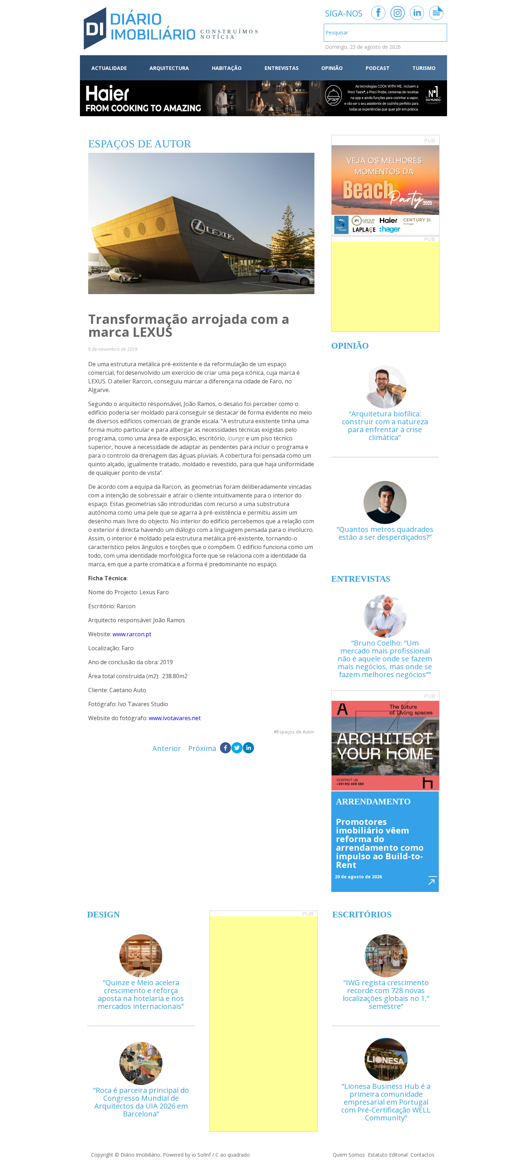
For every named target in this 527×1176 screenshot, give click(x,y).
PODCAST (378, 68)
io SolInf (201, 1154)
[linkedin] (248, 748)
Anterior (166, 748)
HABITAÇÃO (227, 68)
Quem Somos (349, 1154)
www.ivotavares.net (175, 718)
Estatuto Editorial (388, 1154)
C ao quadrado (232, 1154)
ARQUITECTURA (169, 68)
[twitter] (237, 748)
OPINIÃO (332, 68)
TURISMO (424, 68)
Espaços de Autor (295, 731)
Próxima (202, 748)
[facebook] (225, 748)
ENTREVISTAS (282, 68)
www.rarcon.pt (132, 634)
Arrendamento (373, 801)
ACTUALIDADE (109, 68)
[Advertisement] (385, 286)
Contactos (422, 1154)
